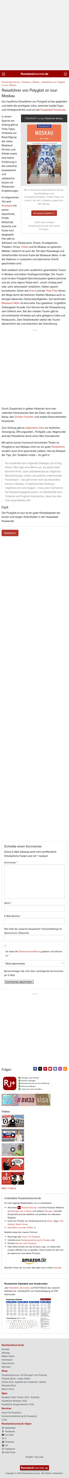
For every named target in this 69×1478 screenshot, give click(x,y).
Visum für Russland (31, 1236)
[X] (40, 1068)
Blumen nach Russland (25, 1243)
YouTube (9, 1434)
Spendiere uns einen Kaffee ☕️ (22, 1227)
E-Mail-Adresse (12, 916)
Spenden (6, 1366)
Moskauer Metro (11, 303)
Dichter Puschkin (24, 417)
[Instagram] (60, 1068)
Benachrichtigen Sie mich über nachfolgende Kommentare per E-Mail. (33, 973)
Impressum (7, 1359)
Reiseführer (58, 447)
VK (6, 1445)
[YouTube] (50, 1068)
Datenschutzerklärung (30, 951)
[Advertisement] (34, 35)
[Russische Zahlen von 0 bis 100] (13, 1120)
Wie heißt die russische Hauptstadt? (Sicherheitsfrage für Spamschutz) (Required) (33, 930)
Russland (7, 205)
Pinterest (9, 1441)
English (29, 1456)
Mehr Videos (9, 1188)
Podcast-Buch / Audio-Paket (16, 1378)
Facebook (9, 1431)
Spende (57, 1267)
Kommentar (10, 862)
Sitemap (6, 1352)
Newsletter (10, 1427)
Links (4, 1419)
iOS (61, 1220)
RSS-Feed (9, 1452)
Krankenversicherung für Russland (36, 1239)
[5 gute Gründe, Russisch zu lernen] (13, 1135)
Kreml (32, 290)
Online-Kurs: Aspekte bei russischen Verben (24, 1381)
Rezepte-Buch (9, 1385)
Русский (39, 1456)
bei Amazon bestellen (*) (44, 213)
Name (8, 902)
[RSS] (65, 1068)
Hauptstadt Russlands (52, 109)
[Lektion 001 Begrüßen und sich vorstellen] (13, 1178)
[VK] (55, 1068)
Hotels (24, 247)
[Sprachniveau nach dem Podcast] (13, 1163)
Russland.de (34, 74)
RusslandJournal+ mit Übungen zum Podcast (24, 1375)
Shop (50, 1220)
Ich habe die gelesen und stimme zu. (33, 953)
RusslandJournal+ (29, 1207)
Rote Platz (52, 290)
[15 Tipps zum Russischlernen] (13, 1149)
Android (11, 1224)
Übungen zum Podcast (21, 1210)
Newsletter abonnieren (19, 1287)
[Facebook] (35, 1068)
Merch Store (21, 1224)
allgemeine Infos (34, 428)
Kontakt (5, 1349)
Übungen (48, 1210)
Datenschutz (8, 1363)
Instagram (9, 1448)
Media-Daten (8, 1356)
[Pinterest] (45, 1068)
